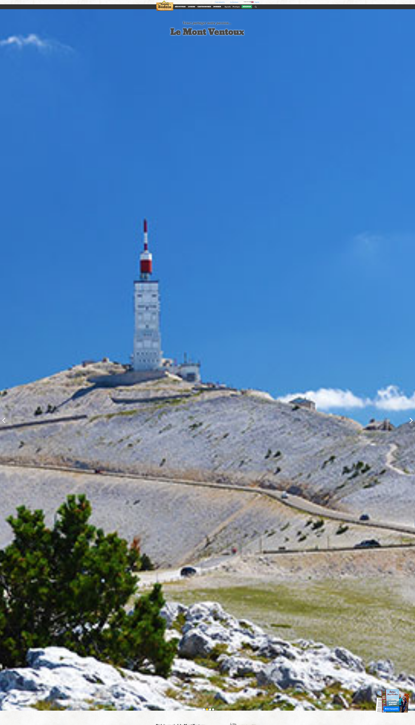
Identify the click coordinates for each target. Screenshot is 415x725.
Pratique (236, 6)
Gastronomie (204, 6)
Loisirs (191, 6)
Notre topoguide (391, 709)
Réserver (247, 7)
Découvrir (180, 6)
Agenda (228, 6)
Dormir (217, 6)
